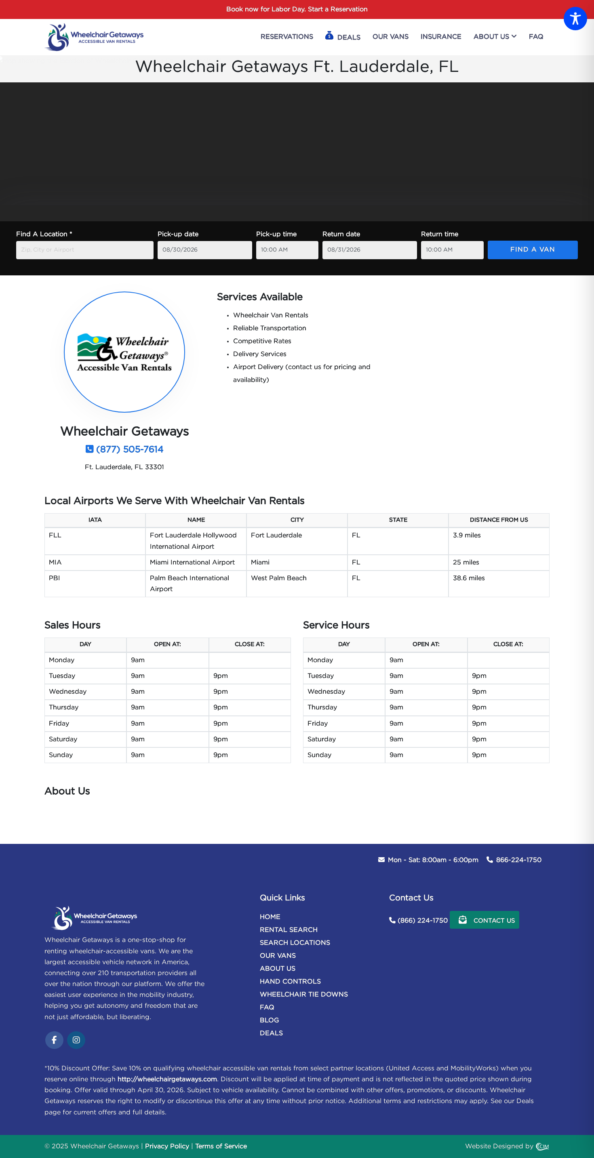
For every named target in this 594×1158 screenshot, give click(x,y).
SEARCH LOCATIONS (295, 943)
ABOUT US (277, 969)
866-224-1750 (518, 860)
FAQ (267, 1008)
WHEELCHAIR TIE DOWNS (304, 995)
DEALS (271, 1033)
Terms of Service (221, 1146)
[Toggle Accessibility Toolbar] (575, 18)
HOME (270, 917)
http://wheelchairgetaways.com (167, 1079)
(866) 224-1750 (423, 921)
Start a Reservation (338, 9)
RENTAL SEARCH (289, 930)
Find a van (532, 250)
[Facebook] (54, 1041)
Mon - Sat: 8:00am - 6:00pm (433, 860)
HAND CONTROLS (290, 982)
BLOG (269, 1020)
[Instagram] (76, 1041)
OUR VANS (278, 956)
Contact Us (493, 920)
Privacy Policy (167, 1146)
